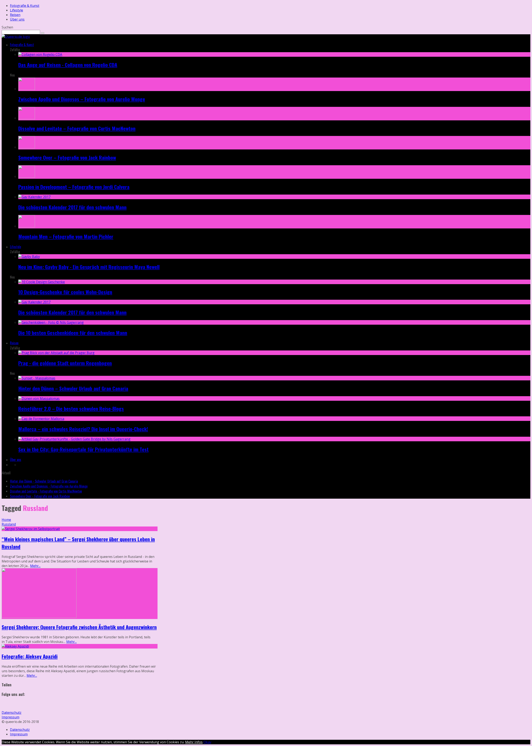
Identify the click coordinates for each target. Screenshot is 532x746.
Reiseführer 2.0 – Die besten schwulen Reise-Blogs (71, 408)
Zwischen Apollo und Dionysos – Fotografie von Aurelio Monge (81, 99)
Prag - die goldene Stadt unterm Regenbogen (65, 363)
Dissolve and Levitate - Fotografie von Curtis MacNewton (46, 491)
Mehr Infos (194, 742)
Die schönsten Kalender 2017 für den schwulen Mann (72, 207)
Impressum (10, 717)
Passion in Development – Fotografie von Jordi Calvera (73, 186)
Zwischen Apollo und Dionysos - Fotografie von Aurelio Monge (48, 486)
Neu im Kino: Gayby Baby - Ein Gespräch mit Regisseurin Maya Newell (89, 266)
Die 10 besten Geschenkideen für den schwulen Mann (72, 332)
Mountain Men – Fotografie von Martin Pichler (65, 236)
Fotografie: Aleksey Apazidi (30, 656)
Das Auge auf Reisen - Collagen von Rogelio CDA (67, 64)
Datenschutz (11, 712)
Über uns (17, 19)
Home (6, 519)
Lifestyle (16, 10)
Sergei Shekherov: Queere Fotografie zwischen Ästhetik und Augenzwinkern (79, 627)
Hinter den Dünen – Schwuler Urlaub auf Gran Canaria (73, 388)
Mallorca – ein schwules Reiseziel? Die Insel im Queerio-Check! (83, 429)
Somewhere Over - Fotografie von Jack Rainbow (40, 496)
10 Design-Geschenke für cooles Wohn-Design (65, 292)
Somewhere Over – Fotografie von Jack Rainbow (67, 157)
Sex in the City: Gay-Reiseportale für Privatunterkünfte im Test (83, 449)
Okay (207, 742)
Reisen (15, 14)
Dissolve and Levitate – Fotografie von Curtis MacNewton (76, 128)
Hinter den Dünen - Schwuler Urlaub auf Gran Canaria (44, 481)
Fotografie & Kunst (24, 5)
